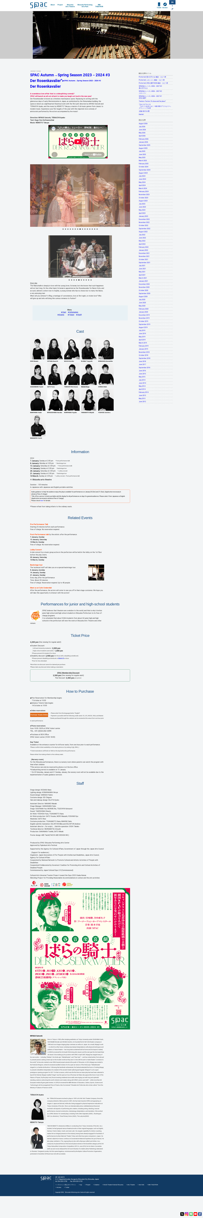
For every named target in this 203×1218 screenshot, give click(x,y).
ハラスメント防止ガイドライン (66, 1185)
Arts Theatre (131, 1185)
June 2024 (142, 179)
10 (85, 229)
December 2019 (144, 315)
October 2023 (143, 198)
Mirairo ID (61, 658)
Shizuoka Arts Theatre (70, 5)
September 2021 (144, 262)
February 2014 (143, 392)
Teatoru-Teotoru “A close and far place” (152, 101)
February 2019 (143, 346)
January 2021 (143, 281)
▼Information (73, 312)
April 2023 (142, 213)
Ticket (159, 7)
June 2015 (142, 374)
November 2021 (144, 256)
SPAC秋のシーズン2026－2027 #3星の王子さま (150, 87)
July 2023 (142, 204)
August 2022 (143, 232)
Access (165, 7)
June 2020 (142, 302)
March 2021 (143, 278)
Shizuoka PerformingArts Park (84, 5)
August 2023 (143, 201)
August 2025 (143, 148)
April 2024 (142, 185)
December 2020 (144, 284)
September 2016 (144, 367)
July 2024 (142, 176)
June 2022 (142, 238)
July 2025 (142, 151)
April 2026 (142, 136)
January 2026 (143, 142)
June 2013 (142, 395)
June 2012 (142, 401)
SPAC (38, 5)
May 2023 (142, 210)
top (81, 1185)
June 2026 (142, 130)
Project (60, 5)
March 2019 (143, 343)
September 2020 (144, 293)
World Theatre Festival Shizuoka (113, 1185)
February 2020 (143, 309)
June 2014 (142, 383)
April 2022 (142, 244)
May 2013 (142, 398)
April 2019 (142, 340)
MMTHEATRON (99, 5)
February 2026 (143, 139)
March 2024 (143, 188)
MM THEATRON (153, 1185)
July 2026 (142, 126)
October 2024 (143, 167)
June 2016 (142, 371)
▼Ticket (71, 315)
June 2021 (142, 269)
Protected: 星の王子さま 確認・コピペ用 (152, 77)
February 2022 (143, 247)
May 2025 (142, 157)
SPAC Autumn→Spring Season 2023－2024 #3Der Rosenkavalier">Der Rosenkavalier (70, 81)
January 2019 (143, 349)
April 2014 (142, 389)
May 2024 (142, 182)
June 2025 (142, 154)
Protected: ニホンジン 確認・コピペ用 (152, 80)
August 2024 (143, 173)
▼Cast (63, 312)
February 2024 (143, 191)
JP (172, 9)
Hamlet (141, 114)
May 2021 (142, 272)
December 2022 (144, 219)
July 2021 (142, 265)
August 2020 (143, 296)
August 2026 (143, 123)
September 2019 (144, 324)
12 (89, 229)
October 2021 (143, 259)
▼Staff (79, 315)
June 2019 (142, 333)
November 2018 (144, 352)
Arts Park (141, 1185)
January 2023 (143, 216)
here (41, 500)
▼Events (60, 315)
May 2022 (142, 241)
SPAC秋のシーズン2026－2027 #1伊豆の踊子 (150, 97)
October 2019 (143, 321)
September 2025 (144, 145)
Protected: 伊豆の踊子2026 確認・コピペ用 (153, 83)
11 (87, 229)
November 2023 (144, 194)
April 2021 (142, 275)
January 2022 (143, 250)
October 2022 (143, 225)
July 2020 (142, 299)
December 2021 (144, 253)
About (53, 5)
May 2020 (142, 306)
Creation (96, 1185)
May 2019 (142, 337)
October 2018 (143, 355)
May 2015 (142, 377)
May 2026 (142, 133)
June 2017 (142, 364)
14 (94, 229)
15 (97, 229)
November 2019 (144, 318)
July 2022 (142, 235)
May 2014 (142, 386)
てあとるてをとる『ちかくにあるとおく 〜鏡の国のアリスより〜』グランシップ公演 (155, 106)
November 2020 (144, 287)
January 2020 (143, 312)
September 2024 (144, 170)
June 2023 (142, 207)
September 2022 (144, 228)
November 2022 (144, 222)
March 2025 (143, 160)
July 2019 (142, 330)
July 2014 (142, 380)
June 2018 (142, 361)
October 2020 (143, 290)
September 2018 (144, 358)
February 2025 (143, 163)
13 (92, 229)
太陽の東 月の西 (144, 111)
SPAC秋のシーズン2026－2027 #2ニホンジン (150, 92)
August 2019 (143, 327)
